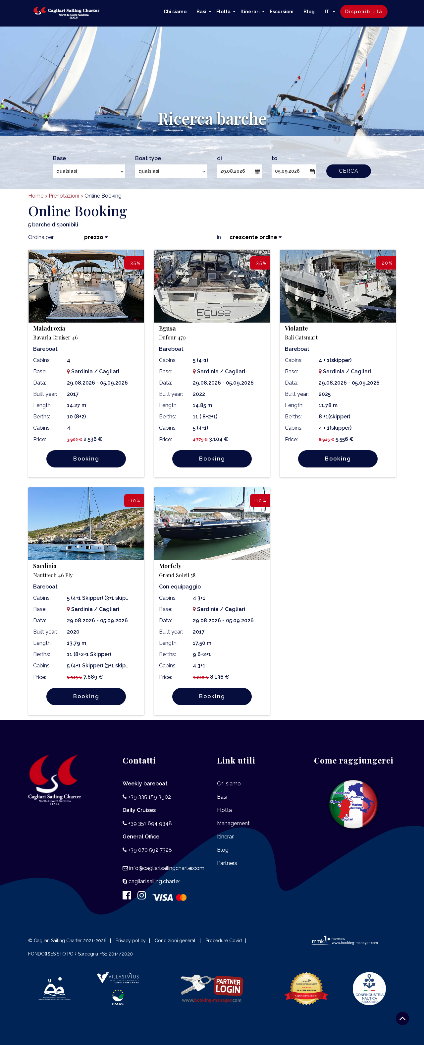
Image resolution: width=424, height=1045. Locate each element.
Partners (227, 863)
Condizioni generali (175, 940)
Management (233, 823)
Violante (301, 332)
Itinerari (250, 11)
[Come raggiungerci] (354, 805)
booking (86, 459)
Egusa (172, 332)
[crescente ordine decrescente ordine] (252, 237)
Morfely (177, 570)
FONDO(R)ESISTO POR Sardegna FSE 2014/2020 (80, 953)
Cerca (348, 171)
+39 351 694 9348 (150, 823)
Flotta (223, 11)
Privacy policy (131, 940)
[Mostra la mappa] (68, 371)
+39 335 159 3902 (149, 797)
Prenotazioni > (66, 196)
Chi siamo (175, 11)
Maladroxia (55, 332)
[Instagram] (144, 897)
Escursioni (281, 11)
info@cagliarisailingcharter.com (166, 868)
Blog (309, 11)
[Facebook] (129, 897)
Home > (37, 196)
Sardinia (53, 570)
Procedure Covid (223, 940)
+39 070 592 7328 (150, 850)
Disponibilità (364, 11)
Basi (201, 11)
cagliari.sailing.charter (154, 881)
